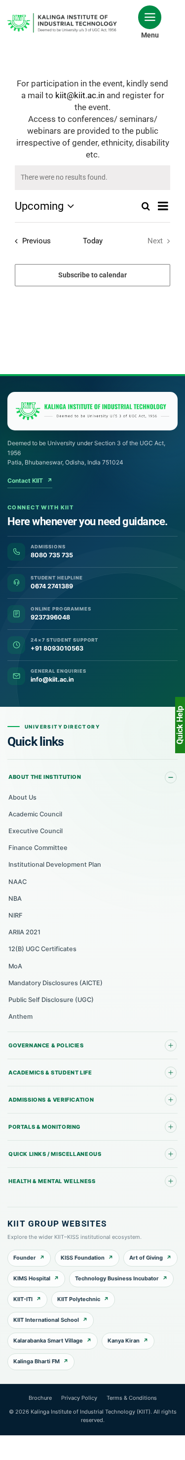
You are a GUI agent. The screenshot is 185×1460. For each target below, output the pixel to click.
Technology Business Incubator (117, 1278)
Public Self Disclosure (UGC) (51, 999)
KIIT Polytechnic (78, 1299)
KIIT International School (46, 1319)
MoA (15, 966)
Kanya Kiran (124, 1340)
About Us (22, 797)
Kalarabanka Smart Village (48, 1340)
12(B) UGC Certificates (42, 949)
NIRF (15, 915)
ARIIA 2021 (24, 932)
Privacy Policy (79, 1397)
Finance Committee (38, 847)
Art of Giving (146, 1257)
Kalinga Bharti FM (36, 1361)
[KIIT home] (92, 411)
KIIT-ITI (23, 1299)
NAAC (17, 881)
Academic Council (35, 814)
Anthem (20, 1016)
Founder (24, 1257)
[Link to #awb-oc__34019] (150, 17)
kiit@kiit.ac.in (80, 95)
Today (93, 240)
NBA (15, 898)
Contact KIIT (29, 480)
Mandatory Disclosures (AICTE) (55, 983)
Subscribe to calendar (92, 275)
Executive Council (35, 831)
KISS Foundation (83, 1257)
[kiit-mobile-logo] (63, 16)
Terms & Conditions (132, 1397)
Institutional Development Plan (54, 864)
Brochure (40, 1397)
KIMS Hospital (31, 1278)
